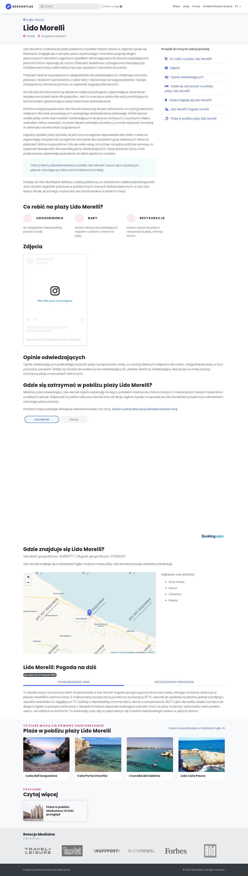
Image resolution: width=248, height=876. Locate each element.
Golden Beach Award (217, 6)
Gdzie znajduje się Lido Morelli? (190, 100)
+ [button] (28, 577)
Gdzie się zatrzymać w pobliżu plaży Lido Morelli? (189, 88)
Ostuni (74, 419)
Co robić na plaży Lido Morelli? (190, 59)
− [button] (28, 582)
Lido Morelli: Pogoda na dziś (189, 109)
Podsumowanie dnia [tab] (74, 682)
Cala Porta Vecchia (92, 776)
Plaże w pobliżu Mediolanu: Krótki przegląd (60, 811)
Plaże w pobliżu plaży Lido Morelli (193, 118)
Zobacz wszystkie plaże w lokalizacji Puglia (195, 728)
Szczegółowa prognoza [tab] (174, 682)
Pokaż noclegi (111, 6)
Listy (186, 6)
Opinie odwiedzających (187, 77)
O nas (196, 6)
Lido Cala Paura (193, 776)
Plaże (176, 6)
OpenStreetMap (127, 652)
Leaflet (114, 652)
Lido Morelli (41, 419)
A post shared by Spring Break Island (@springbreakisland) (60, 339)
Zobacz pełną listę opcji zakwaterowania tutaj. (145, 409)
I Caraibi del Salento (144, 776)
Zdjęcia (174, 68)
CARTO (151, 652)
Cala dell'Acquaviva (41, 776)
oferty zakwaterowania (57, 165)
